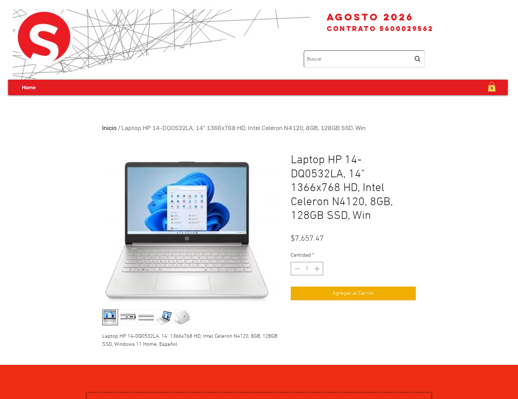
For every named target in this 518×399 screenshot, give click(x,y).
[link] (492, 86)
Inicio (109, 128)
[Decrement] (296, 268)
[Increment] (317, 268)
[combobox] (364, 59)
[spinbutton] (307, 268)
